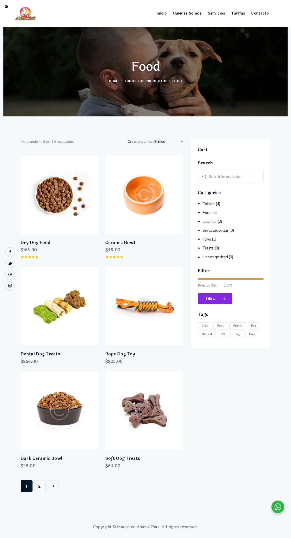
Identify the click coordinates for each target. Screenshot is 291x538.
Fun (253, 326)
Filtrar (211, 298)
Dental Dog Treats (40, 354)
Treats (208, 248)
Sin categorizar (216, 230)
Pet (223, 334)
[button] (47, 194)
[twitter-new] (10, 263)
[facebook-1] (10, 252)
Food (207, 212)
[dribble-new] (10, 274)
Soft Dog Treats (122, 458)
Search (203, 177)
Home (114, 81)
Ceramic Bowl (120, 243)
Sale (252, 334)
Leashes (210, 221)
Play (237, 334)
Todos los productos (146, 81)
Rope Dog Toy (120, 354)
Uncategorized (215, 257)
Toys (207, 239)
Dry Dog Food (35, 243)
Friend (237, 326)
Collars (209, 203)
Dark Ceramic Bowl (41, 458)
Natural (207, 334)
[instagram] (10, 286)
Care (205, 326)
